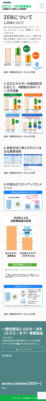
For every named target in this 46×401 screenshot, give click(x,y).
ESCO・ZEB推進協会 (24, 398)
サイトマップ (25, 349)
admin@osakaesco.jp (29, 343)
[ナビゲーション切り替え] (41, 6)
